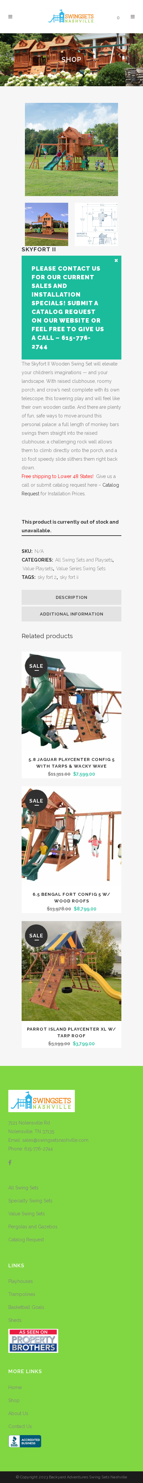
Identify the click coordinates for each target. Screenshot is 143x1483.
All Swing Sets (23, 1187)
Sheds (15, 1320)
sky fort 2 (47, 577)
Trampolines (21, 1294)
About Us (18, 1413)
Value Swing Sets (26, 1213)
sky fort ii (69, 577)
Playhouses (20, 1281)
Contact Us (20, 1426)
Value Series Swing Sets (80, 568)
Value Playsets (38, 568)
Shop (14, 1400)
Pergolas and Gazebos (33, 1226)
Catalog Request (26, 1239)
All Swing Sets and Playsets (83, 560)
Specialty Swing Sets (30, 1200)
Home (15, 1387)
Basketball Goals (26, 1307)
